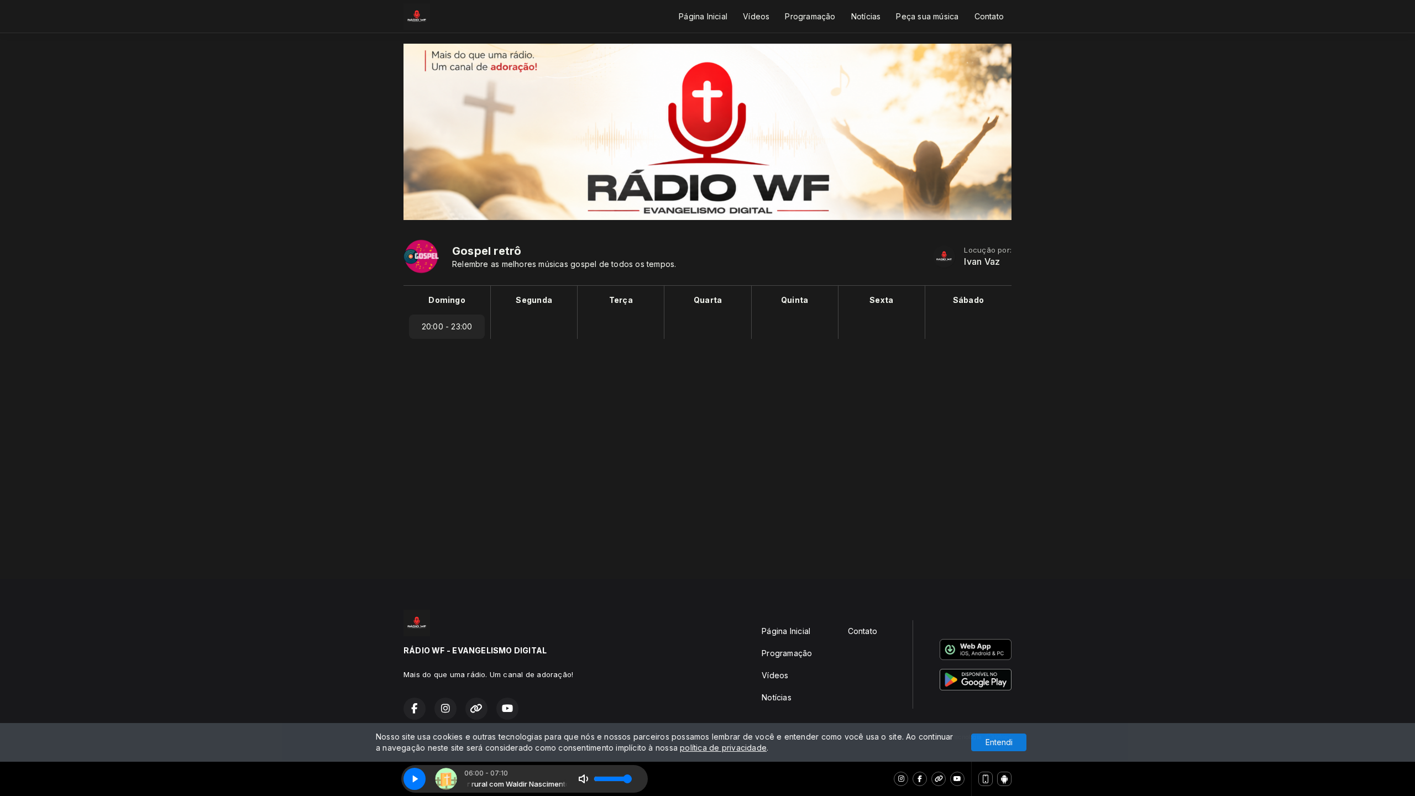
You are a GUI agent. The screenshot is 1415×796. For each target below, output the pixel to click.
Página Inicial (703, 16)
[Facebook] (920, 779)
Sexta (881, 300)
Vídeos (756, 16)
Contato (989, 16)
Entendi (999, 742)
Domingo (446, 300)
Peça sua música (927, 16)
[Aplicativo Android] (1004, 779)
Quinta (794, 300)
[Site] (938, 779)
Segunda (534, 300)
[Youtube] (957, 779)
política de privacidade (723, 747)
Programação (810, 16)
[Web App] (985, 779)
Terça (621, 300)
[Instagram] (901, 779)
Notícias (866, 16)
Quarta (708, 300)
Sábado (968, 300)
